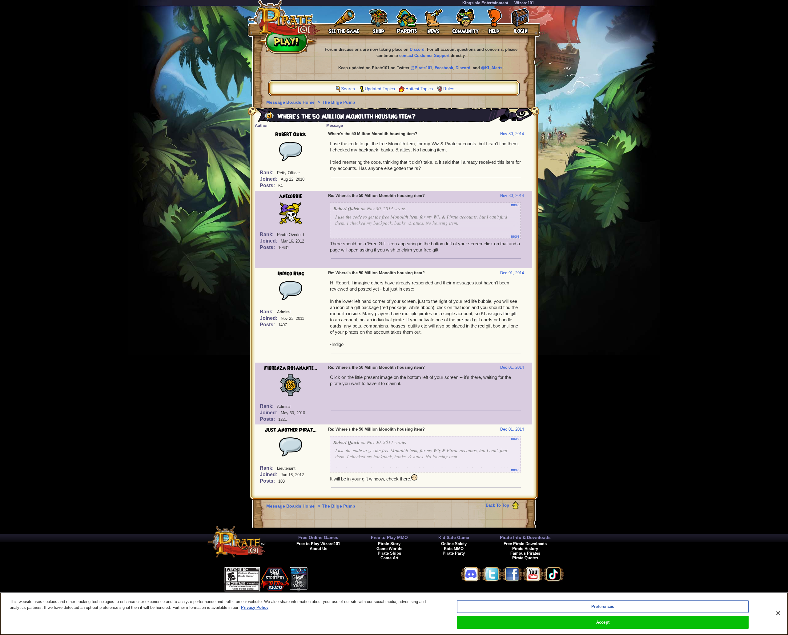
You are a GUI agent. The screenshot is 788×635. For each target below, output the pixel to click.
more (515, 205)
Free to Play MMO (389, 537)
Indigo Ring (290, 273)
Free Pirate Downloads (525, 543)
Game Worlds (389, 548)
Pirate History (525, 548)
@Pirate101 (421, 68)
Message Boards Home (291, 102)
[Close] (778, 613)
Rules (448, 88)
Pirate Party (454, 553)
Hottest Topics (419, 88)
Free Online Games (318, 537)
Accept (602, 622)
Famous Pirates (525, 553)
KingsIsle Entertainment (485, 3)
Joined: (269, 179)
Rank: (267, 172)
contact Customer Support (424, 55)
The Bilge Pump (338, 102)
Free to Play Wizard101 (318, 543)
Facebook (444, 68)
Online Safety (454, 543)
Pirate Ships (389, 553)
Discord (417, 49)
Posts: (268, 185)
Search (348, 88)
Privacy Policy (254, 607)
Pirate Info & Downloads (525, 537)
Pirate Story (389, 543)
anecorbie (290, 196)
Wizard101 (524, 3)
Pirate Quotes (525, 558)
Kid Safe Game (453, 537)
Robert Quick (290, 134)
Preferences (602, 606)
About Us (318, 548)
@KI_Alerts (491, 68)
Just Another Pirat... (291, 430)
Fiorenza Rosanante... (290, 368)
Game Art (389, 558)
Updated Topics (380, 88)
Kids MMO (454, 548)
